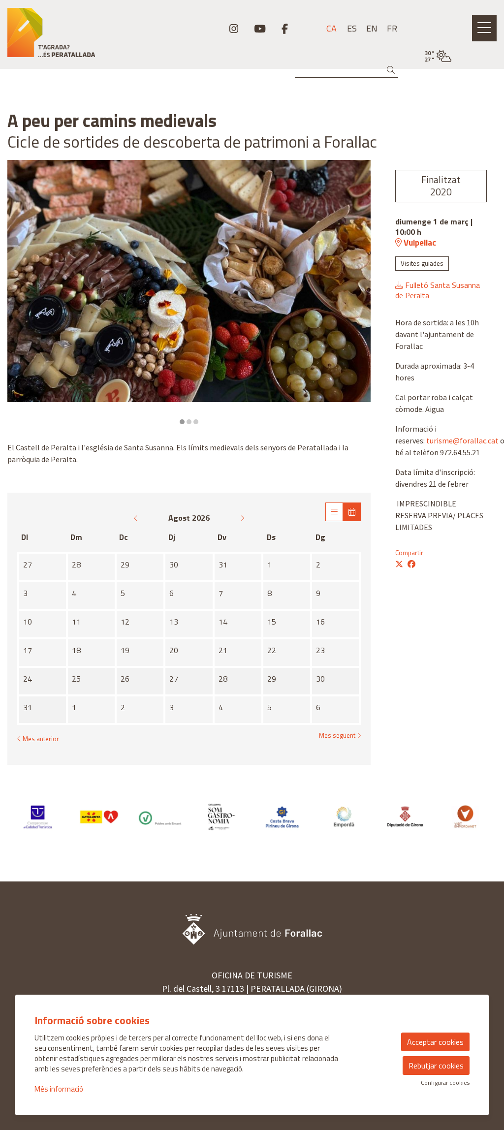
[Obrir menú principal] (484, 28)
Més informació (58, 1089)
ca (331, 28)
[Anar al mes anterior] (137, 518)
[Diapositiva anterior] (21, 292)
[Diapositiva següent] (357, 292)
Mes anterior (40, 739)
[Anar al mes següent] (242, 518)
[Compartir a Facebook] (411, 564)
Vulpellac (419, 242)
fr (392, 28)
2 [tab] (189, 421)
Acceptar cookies (435, 1042)
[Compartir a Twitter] (399, 564)
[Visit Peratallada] (83, 36)
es (352, 28)
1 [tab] (182, 421)
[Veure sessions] (334, 511)
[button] (392, 70)
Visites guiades (422, 263)
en (372, 28)
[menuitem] (233, 28)
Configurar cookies (445, 1083)
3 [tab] (195, 421)
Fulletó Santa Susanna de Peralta (437, 290)
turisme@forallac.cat (462, 440)
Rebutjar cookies (436, 1065)
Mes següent (338, 735)
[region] (189, 293)
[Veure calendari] (352, 511)
